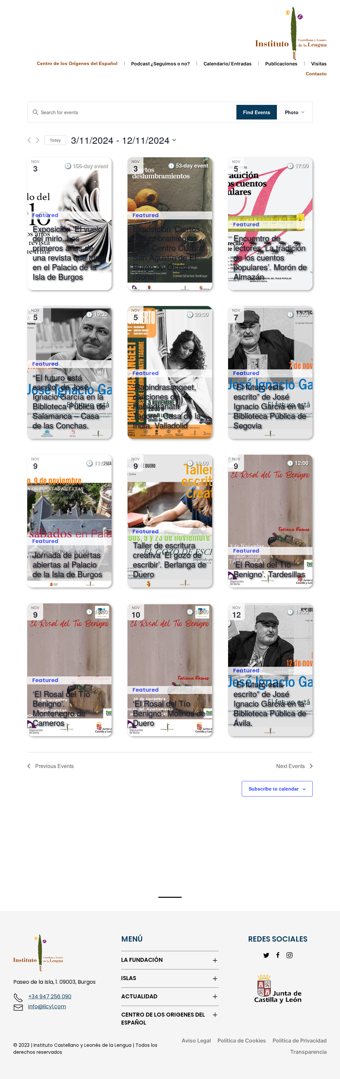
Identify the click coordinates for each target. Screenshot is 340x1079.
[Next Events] (38, 140)
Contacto (316, 73)
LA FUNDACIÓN (142, 960)
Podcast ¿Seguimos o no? (160, 63)
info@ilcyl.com (47, 1006)
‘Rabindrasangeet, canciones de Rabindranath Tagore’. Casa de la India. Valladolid (167, 406)
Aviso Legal (196, 1040)
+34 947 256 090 (49, 996)
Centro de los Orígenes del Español (77, 63)
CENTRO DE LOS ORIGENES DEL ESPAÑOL (163, 1019)
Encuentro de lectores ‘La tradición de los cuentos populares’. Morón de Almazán (270, 257)
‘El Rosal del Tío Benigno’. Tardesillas (269, 568)
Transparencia (308, 1051)
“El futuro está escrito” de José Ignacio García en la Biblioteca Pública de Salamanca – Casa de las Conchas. (69, 401)
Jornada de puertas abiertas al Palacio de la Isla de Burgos (67, 564)
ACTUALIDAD (139, 996)
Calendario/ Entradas (228, 63)
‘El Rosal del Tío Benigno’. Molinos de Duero (169, 712)
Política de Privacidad (300, 1040)
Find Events (256, 112)
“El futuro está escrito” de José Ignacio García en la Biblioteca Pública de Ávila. (269, 703)
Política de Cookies (241, 1040)
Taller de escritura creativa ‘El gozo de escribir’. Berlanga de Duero (169, 559)
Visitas (319, 63)
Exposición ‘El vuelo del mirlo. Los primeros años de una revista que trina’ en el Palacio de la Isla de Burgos (69, 252)
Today (55, 140)
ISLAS (128, 978)
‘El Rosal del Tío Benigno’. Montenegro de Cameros (61, 708)
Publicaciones (281, 63)
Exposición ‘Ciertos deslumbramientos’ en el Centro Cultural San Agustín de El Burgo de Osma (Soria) (169, 252)
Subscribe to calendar (273, 788)
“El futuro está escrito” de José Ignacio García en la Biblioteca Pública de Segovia (269, 406)
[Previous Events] (29, 140)
